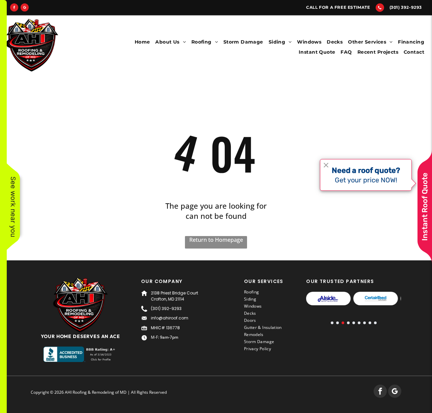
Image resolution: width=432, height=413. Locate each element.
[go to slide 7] (364, 322)
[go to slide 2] (337, 322)
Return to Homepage (216, 239)
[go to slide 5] (353, 322)
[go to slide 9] (375, 322)
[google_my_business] (25, 8)
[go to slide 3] (343, 322)
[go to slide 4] (348, 322)
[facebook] (14, 8)
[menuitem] (142, 42)
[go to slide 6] (359, 322)
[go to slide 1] (332, 322)
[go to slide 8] (370, 322)
